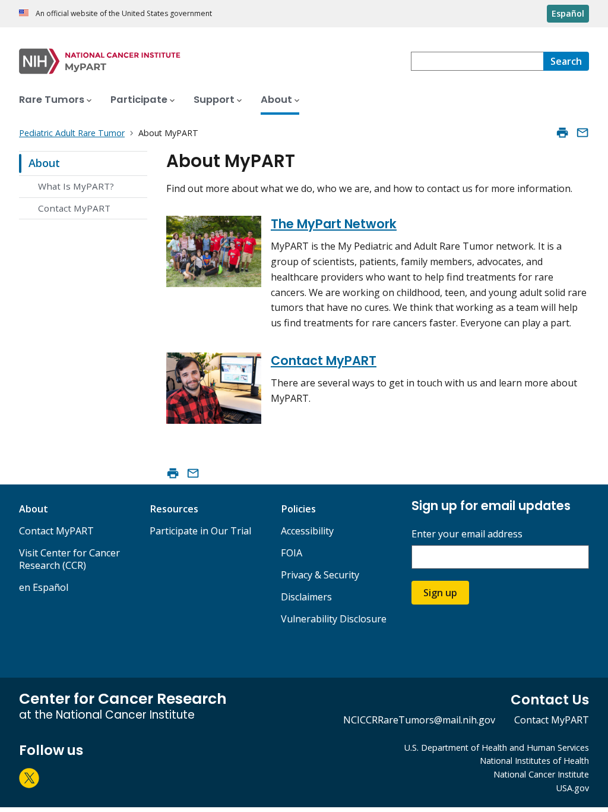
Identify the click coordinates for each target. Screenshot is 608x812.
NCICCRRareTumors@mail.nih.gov (419, 719)
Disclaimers (306, 596)
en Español (43, 587)
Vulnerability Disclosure (334, 618)
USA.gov (572, 788)
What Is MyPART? (76, 186)
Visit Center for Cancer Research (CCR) (69, 559)
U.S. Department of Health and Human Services (496, 747)
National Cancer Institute (541, 774)
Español (568, 13)
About (44, 163)
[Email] (582, 132)
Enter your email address (466, 534)
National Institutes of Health (534, 760)
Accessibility (307, 530)
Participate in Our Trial (200, 530)
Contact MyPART (74, 208)
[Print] (562, 132)
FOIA (291, 552)
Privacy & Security (320, 574)
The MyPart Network (334, 223)
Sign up (440, 592)
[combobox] (477, 61)
